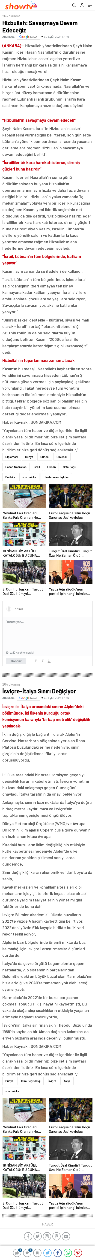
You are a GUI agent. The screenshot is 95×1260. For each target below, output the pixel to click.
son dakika (29, 477)
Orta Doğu (69, 467)
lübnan (51, 467)
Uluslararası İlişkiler (56, 477)
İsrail (37, 467)
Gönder (16, 661)
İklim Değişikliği (31, 1081)
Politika (10, 477)
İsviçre (52, 1081)
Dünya (29, 457)
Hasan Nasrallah (16, 467)
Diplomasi (11, 457)
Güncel (44, 457)
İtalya (67, 1081)
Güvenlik (62, 457)
